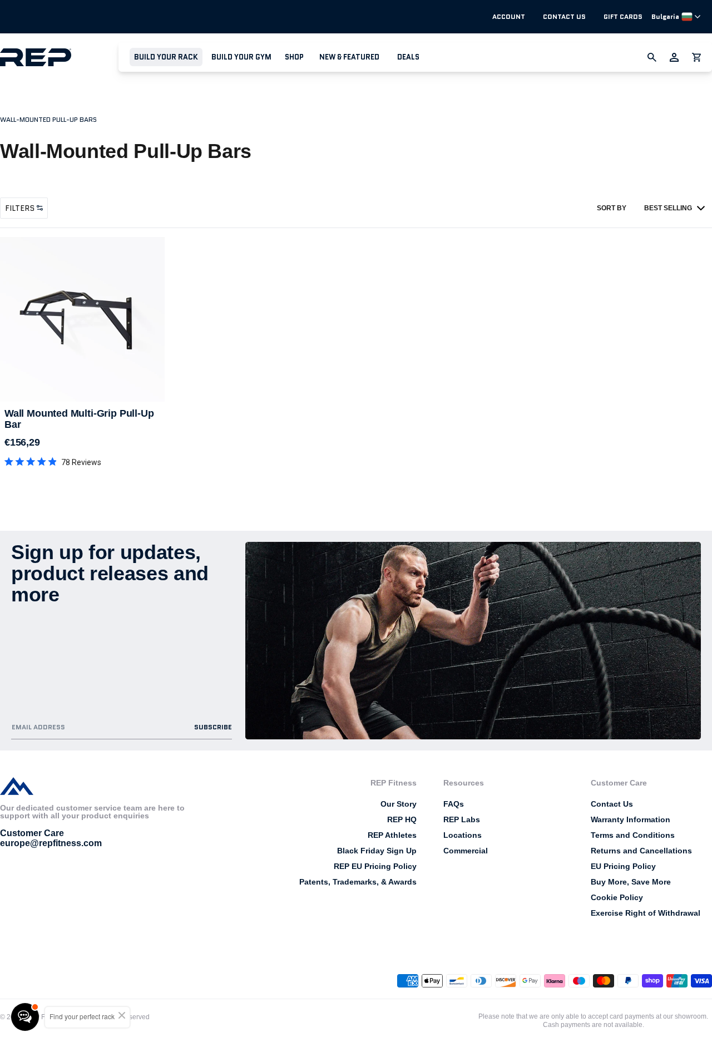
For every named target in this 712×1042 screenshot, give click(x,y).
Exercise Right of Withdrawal (645, 912)
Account (508, 16)
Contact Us (564, 16)
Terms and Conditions (633, 835)
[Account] (674, 57)
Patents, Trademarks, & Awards (358, 881)
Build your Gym (241, 57)
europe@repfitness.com (51, 843)
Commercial (465, 850)
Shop (294, 57)
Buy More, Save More (631, 881)
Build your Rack (166, 57)
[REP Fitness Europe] (59, 57)
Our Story (398, 803)
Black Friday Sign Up (377, 850)
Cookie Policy (617, 897)
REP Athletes (392, 835)
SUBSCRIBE (213, 727)
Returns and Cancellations (641, 850)
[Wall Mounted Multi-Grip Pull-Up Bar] (82, 319)
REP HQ (402, 819)
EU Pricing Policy (623, 866)
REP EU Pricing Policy (375, 866)
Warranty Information (630, 819)
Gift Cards (623, 16)
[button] (166, 57)
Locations (462, 835)
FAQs (453, 803)
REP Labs (461, 819)
